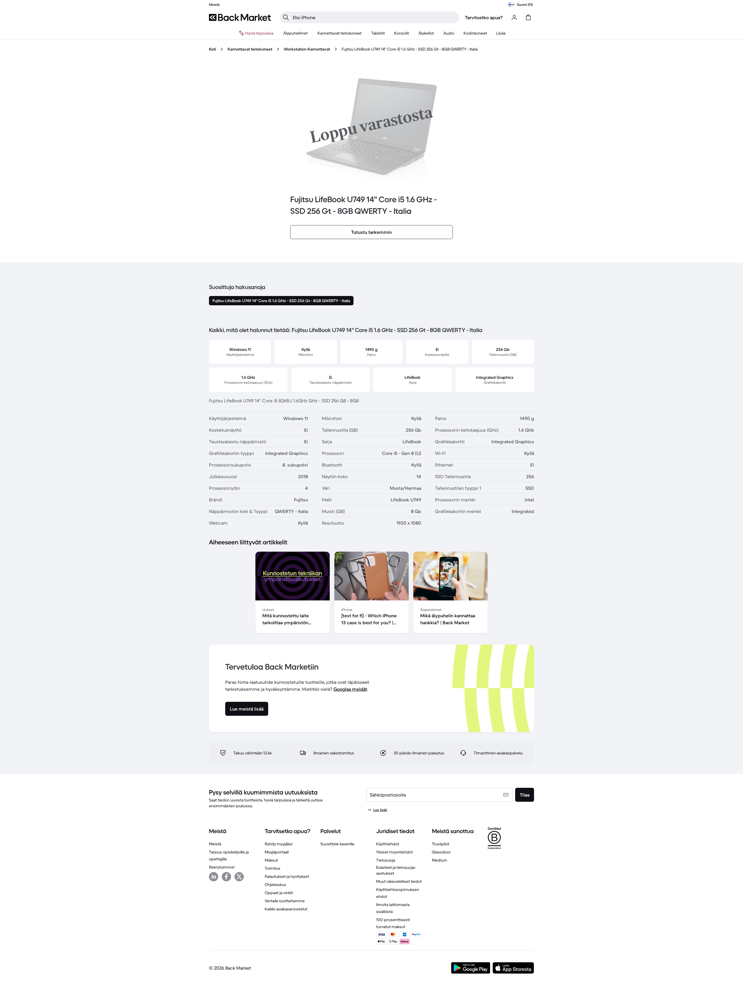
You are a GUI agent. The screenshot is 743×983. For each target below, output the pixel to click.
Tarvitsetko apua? (484, 17)
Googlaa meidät (350, 689)
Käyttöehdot (387, 843)
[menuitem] (295, 33)
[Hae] (286, 17)
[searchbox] (374, 17)
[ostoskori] (528, 17)
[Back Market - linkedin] (213, 876)
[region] (371, 593)
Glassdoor (441, 852)
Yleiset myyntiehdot (394, 852)
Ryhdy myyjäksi (279, 843)
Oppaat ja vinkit (279, 892)
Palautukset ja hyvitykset (287, 876)
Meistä (215, 843)
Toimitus (272, 868)
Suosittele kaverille (337, 843)
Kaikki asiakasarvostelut (286, 909)
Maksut (271, 860)
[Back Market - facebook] (226, 876)
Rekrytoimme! (222, 867)
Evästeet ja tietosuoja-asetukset (396, 870)
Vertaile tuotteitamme (285, 900)
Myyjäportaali (277, 852)
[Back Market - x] (239, 876)
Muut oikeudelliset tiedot (399, 881)
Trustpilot (440, 843)
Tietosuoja (385, 860)
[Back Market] (240, 17)
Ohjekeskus (275, 884)
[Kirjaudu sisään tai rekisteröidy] (514, 17)
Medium (439, 860)
